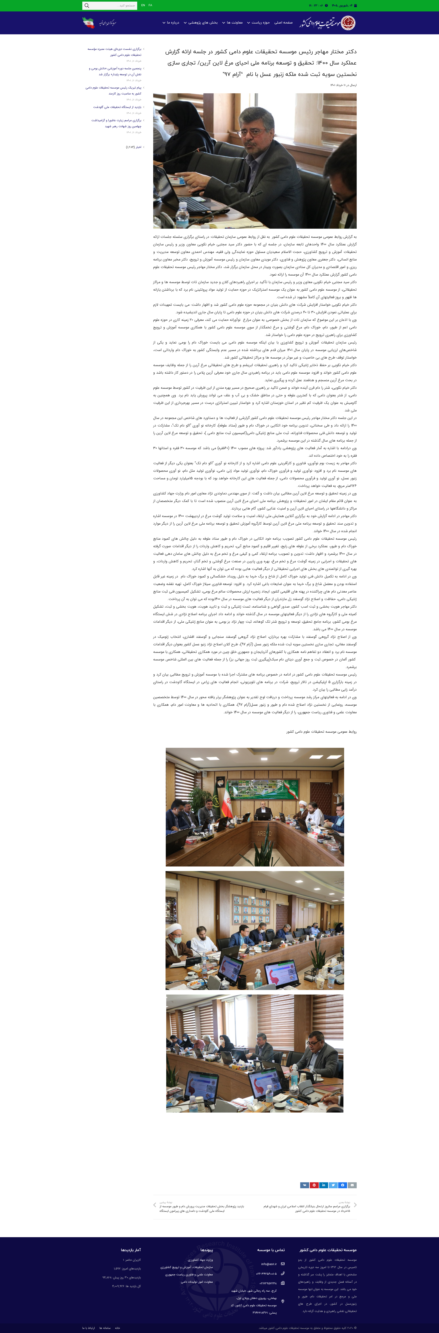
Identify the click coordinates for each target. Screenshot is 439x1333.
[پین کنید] (314, 1185)
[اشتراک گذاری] (342, 1185)
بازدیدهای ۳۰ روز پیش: (126, 1277)
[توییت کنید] (333, 1185)
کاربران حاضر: (132, 1260)
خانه (117, 1328)
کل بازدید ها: (132, 1286)
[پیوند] (327, 23)
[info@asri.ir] (281, 1264)
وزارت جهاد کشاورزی (200, 1260)
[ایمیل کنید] (352, 1185)
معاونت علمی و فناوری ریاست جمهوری (189, 1274)
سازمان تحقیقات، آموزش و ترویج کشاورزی (187, 1267)
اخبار (138, 147)
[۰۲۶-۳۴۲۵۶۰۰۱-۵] (281, 1274)
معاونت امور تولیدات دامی (197, 1281)
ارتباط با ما (88, 1328)
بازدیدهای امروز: (130, 1268)
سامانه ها (105, 1328)
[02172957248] (281, 1283)
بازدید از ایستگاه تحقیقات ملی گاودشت (117, 107)
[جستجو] (87, 5)
